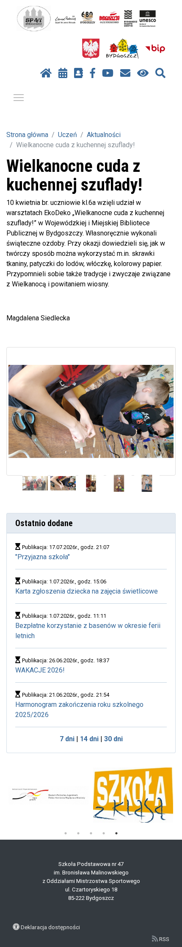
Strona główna (27, 135)
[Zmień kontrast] (143, 73)
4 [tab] (103, 833)
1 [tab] (65, 833)
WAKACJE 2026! (40, 670)
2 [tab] (78, 833)
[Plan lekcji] (63, 73)
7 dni (67, 739)
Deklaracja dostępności (50, 927)
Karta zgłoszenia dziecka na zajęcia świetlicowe (86, 591)
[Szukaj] (160, 73)
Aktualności (104, 135)
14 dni (89, 739)
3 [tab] (91, 833)
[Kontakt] (125, 73)
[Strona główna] (46, 73)
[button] (19, 411)
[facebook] (92, 73)
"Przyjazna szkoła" (42, 557)
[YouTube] (108, 73)
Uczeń (67, 135)
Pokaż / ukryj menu (19, 97)
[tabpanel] (133, 795)
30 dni (113, 739)
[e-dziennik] (78, 73)
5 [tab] (116, 833)
